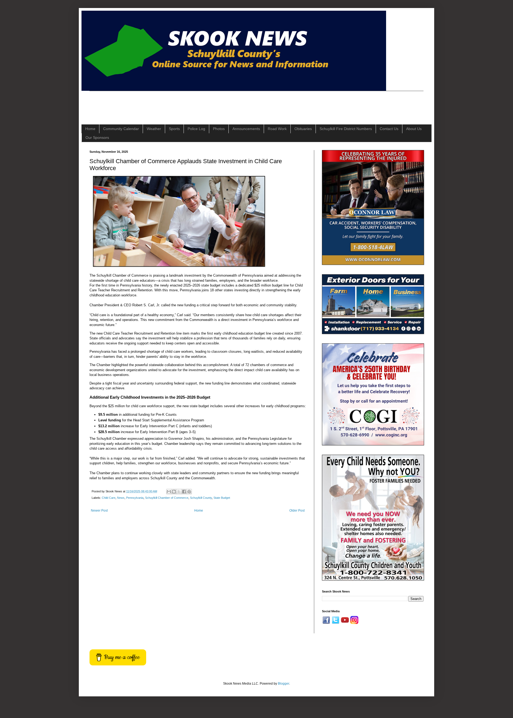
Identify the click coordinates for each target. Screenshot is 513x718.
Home (90, 129)
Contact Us (389, 129)
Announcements (246, 129)
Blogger (283, 683)
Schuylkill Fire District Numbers (346, 129)
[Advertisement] (187, 103)
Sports (174, 129)
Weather (154, 129)
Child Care (108, 497)
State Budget (221, 497)
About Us (414, 129)
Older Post (297, 510)
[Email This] (169, 491)
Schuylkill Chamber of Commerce (166, 497)
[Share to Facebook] (184, 491)
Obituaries (303, 129)
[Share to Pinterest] (189, 491)
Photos (219, 129)
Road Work (277, 129)
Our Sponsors (97, 137)
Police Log (196, 129)
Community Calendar (121, 129)
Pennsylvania (134, 497)
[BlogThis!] (174, 491)
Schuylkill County (201, 497)
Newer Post (99, 510)
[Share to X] (179, 491)
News (121, 497)
